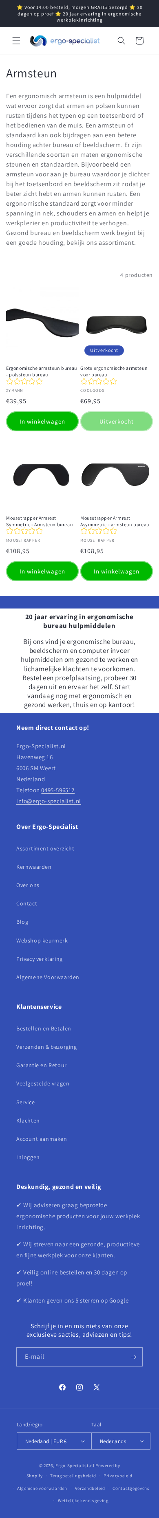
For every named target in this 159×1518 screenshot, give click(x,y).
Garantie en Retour (41, 1065)
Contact (26, 903)
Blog (22, 921)
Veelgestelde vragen (42, 1083)
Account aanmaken (41, 1138)
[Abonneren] (133, 1356)
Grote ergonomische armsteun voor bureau (114, 371)
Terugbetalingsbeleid (73, 1475)
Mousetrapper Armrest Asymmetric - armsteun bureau (114, 521)
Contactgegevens (131, 1488)
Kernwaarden (34, 866)
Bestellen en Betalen (43, 1028)
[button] (16, 41)
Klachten (28, 1120)
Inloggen (28, 1157)
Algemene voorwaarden (42, 1488)
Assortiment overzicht (45, 848)
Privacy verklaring (39, 958)
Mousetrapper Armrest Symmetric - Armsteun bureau (39, 521)
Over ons (28, 885)
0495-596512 (58, 790)
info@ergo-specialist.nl (48, 801)
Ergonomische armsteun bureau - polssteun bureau (41, 371)
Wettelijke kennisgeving (83, 1500)
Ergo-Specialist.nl (75, 1465)
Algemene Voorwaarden (48, 977)
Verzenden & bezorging (46, 1046)
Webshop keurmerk (42, 940)
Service (25, 1102)
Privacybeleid (118, 1475)
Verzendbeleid (90, 1488)
